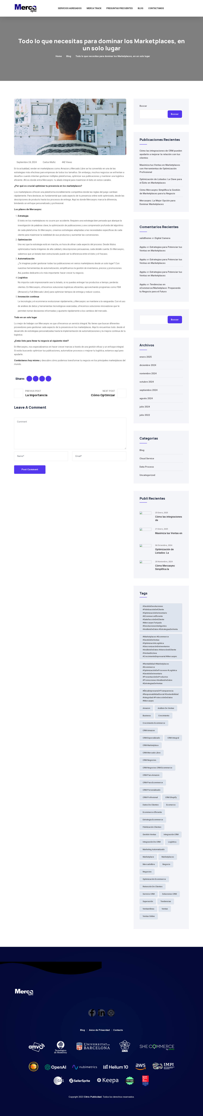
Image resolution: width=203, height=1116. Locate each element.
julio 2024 (145, 406)
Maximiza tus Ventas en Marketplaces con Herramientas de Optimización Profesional (160, 168)
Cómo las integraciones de (168, 518)
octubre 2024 (147, 381)
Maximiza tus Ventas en (168, 533)
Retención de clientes (152, 886)
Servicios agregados (70, 8)
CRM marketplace (151, 745)
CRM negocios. (150, 760)
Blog (140, 8)
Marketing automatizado (154, 849)
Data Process (147, 466)
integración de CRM (151, 842)
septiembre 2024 (149, 390)
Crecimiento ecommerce (154, 723)
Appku (143, 247)
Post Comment (30, 469)
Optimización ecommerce (154, 879)
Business (147, 715)
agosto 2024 (146, 398)
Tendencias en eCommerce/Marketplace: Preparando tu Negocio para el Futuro (160, 288)
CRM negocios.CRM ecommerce (157, 768)
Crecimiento (163, 715)
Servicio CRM (149, 894)
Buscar (143, 106)
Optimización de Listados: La (164, 551)
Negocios (147, 872)
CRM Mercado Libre (151, 753)
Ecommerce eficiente (152, 812)
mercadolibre (149, 864)
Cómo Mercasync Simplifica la (165, 567)
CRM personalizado (151, 790)
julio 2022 (145, 415)
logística (172, 842)
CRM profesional (150, 797)
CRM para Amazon (151, 775)
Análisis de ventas (166, 708)
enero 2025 (146, 357)
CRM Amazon (149, 730)
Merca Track (94, 8)
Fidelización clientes (152, 827)
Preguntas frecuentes (119, 8)
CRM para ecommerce (153, 782)
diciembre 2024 (148, 365)
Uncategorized (147, 475)
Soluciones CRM (169, 894)
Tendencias (165, 901)
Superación (148, 901)
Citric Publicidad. (93, 1097)
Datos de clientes (151, 805)
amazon (146, 708)
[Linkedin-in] (101, 1013)
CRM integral (173, 738)
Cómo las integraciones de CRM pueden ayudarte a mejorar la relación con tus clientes (161, 154)
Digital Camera (162, 238)
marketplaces (168, 857)
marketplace (148, 857)
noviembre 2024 (148, 373)
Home (59, 56)
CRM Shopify (171, 797)
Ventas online (149, 916)
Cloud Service (147, 458)
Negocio (166, 864)
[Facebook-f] (92, 1013)
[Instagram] (111, 1013)
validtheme (145, 238)
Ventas (165, 909)
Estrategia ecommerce (153, 819)
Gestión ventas (149, 834)
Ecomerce (171, 805)
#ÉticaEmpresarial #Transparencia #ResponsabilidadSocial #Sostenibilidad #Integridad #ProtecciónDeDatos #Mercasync (160, 696)
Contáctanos (156, 8)
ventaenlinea (148, 909)
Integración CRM (171, 834)
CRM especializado (151, 738)
